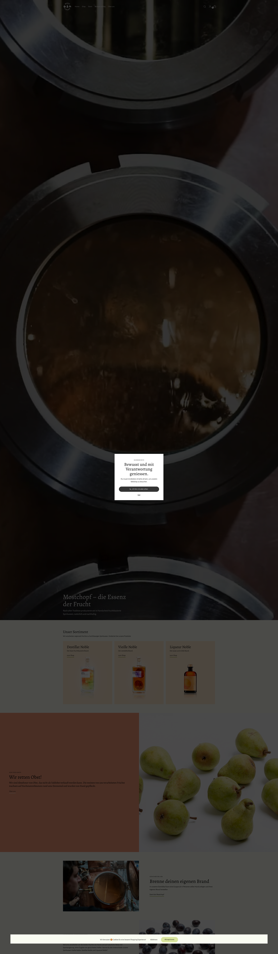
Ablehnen (153, 940)
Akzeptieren (169, 939)
